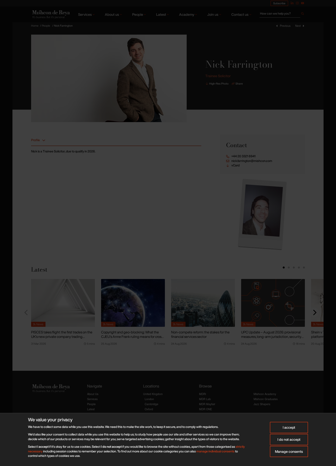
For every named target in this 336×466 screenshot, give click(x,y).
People (137, 14)
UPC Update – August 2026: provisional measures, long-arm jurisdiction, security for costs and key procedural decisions (271, 336)
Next (298, 26)
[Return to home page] (50, 14)
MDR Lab (205, 399)
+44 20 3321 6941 (243, 156)
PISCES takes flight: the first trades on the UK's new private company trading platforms (61, 336)
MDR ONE (205, 409)
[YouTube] (302, 3)
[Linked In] (292, 3)
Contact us (239, 14)
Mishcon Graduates (266, 399)
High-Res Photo (218, 84)
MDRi (202, 394)
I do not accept (288, 439)
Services (85, 14)
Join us (212, 14)
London (149, 399)
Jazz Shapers (262, 404)
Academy (186, 14)
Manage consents (289, 451)
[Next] (314, 312)
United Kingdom (153, 394)
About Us (92, 394)
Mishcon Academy (265, 394)
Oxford (149, 409)
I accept (289, 427)
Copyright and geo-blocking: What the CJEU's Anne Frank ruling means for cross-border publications (132, 336)
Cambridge (151, 404)
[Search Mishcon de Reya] (282, 14)
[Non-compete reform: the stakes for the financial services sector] (203, 303)
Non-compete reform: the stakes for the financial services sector (200, 334)
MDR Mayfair (207, 404)
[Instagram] (297, 3)
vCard (235, 165)
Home (34, 26)
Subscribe (279, 3)
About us (112, 14)
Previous (285, 26)
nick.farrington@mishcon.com (251, 161)
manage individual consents (215, 451)
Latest (161, 14)
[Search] (302, 14)
